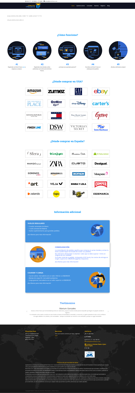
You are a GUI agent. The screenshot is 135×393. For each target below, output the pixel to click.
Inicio (73, 5)
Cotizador (89, 5)
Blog (108, 5)
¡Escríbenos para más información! (39, 234)
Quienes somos (80, 5)
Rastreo (96, 5)
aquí (24, 67)
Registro (103, 5)
